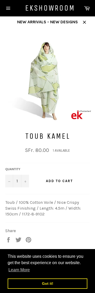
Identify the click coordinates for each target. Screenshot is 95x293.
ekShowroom (47, 8)
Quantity (12, 169)
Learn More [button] (19, 270)
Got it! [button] (47, 283)
